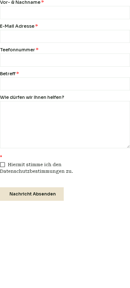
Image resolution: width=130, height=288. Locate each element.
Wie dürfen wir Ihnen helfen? (32, 97)
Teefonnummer (19, 50)
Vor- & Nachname (22, 2)
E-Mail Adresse (19, 26)
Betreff (9, 73)
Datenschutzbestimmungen (32, 171)
